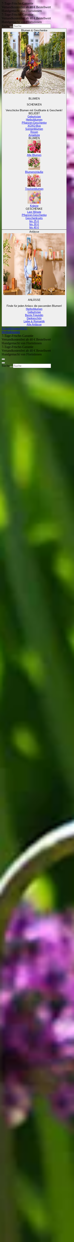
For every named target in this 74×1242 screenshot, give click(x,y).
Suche (6, 26)
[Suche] (11, 27)
